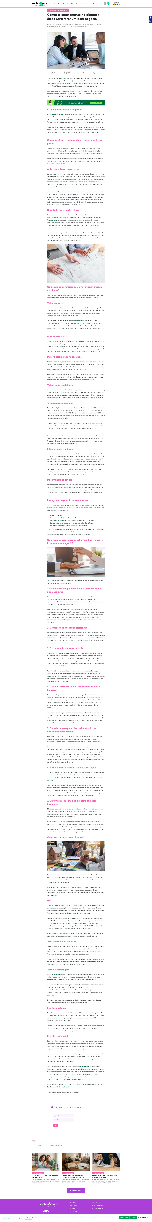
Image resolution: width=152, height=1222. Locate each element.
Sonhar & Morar (40, 2)
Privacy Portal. (28, 1219)
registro (61, 1041)
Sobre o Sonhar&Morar (98, 1205)
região (76, 700)
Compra (38, 1145)
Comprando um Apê (85, 3)
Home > (51, 10)
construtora (80, 320)
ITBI (50, 905)
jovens (74, 81)
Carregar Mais (76, 1190)
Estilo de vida (74, 3)
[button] (143, 1217)
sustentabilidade (85, 1066)
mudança (62, 525)
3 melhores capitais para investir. (58, 1087)
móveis (60, 515)
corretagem (58, 974)
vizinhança (62, 520)
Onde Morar (96, 3)
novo (81, 341)
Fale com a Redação (97, 1208)
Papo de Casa (57, 3)
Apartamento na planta (55, 114)
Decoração (66, 3)
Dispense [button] (134, 1217)
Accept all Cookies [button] (124, 1217)
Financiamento (55, 1145)
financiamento (52, 220)
